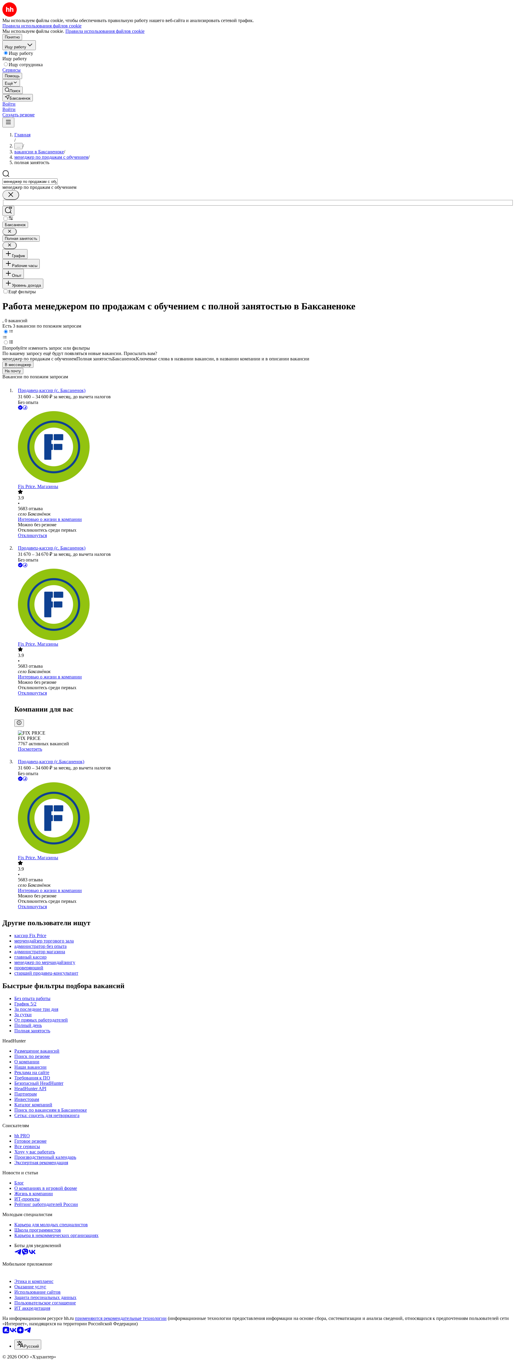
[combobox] (30, 181)
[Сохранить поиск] (8, 211)
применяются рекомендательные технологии (121, 1318)
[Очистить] (10, 195)
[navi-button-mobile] (8, 122)
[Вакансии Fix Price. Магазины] (264, 447)
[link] (12, 90)
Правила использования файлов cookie (105, 31)
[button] (9, 104)
